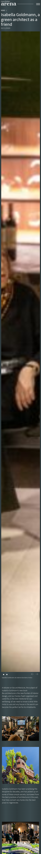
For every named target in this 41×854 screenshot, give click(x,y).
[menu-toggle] (38, 3)
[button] (3, 674)
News (3, 10)
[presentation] (32, 674)
